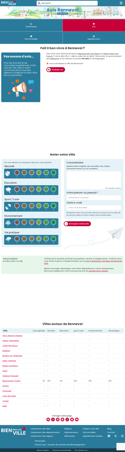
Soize (4, 370)
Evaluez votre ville (91, 428)
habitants (54, 58)
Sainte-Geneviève (10, 340)
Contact (111, 432)
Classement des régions (42, 436)
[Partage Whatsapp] (67, 419)
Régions (68, 428)
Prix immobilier (89, 432)
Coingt (5, 401)
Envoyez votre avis (79, 223)
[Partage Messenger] (72, 419)
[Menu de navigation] (121, 3)
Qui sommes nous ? (81, 450)
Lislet (4, 406)
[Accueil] (8, 3)
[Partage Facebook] (48, 419)
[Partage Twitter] (53, 419)
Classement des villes (40, 428)
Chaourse (6, 391)
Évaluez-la (57, 69)
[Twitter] (115, 436)
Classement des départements (45, 432)
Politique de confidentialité (61, 450)
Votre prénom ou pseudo (82, 192)
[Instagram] (122, 436)
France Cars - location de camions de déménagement (60, 444)
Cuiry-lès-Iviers (9, 396)
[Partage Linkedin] (58, 419)
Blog (109, 428)
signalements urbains (98, 271)
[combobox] (67, 3)
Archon (5, 386)
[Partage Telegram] (62, 419)
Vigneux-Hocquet (10, 376)
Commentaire (88, 165)
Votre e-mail (74, 202)
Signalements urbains (93, 436)
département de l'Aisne (89, 53)
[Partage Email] (77, 419)
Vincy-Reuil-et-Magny (12, 335)
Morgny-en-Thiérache (12, 355)
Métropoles (69, 436)
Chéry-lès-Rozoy (10, 345)
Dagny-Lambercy (10, 365)
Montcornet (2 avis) (11, 381)
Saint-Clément (9, 360)
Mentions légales (43, 450)
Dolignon (6, 350)
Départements (71, 432)
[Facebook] (108, 436)
